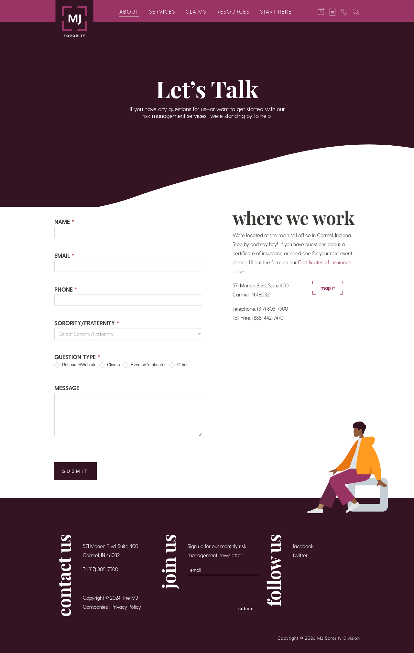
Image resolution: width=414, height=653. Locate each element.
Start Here (276, 11)
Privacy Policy (126, 607)
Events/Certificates (148, 364)
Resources (233, 11)
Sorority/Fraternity (86, 322)
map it (328, 288)
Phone (65, 289)
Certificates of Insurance (324, 262)
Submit (75, 471)
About (129, 11)
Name (64, 221)
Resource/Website (78, 364)
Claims (196, 11)
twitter (300, 555)
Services (162, 11)
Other (182, 364)
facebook (303, 546)
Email (64, 255)
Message (66, 387)
